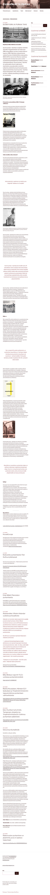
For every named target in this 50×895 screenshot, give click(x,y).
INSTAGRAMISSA (12, 856)
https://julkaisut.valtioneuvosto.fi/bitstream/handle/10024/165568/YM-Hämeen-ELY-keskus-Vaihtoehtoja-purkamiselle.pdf (15, 768)
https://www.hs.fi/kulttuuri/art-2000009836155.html (15, 843)
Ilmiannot (36, 10)
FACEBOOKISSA (6, 860)
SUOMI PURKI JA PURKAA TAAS (15, 24)
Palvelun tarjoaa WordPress (13, 892)
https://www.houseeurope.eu (15, 546)
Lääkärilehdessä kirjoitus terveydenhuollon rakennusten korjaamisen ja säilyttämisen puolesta (38, 43)
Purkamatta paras (16, 4)
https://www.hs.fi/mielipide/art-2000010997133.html (15, 605)
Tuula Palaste (34, 66)
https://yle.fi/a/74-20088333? (9, 680)
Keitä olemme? (28, 10)
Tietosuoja (5, 892)
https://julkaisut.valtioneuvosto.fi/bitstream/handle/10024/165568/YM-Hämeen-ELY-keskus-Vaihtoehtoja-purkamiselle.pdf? (15, 700)
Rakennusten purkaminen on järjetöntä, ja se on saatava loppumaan (13, 838)
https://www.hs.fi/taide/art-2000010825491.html (14, 666)
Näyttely (41, 10)
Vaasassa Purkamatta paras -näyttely (38, 46)
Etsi (32, 22)
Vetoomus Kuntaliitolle (11, 730)
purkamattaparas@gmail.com (8, 865)
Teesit (22, 10)
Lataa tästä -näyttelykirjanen (12, 526)
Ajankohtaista (15, 10)
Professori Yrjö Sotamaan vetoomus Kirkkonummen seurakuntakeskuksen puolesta (38, 50)
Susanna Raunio (35, 60)
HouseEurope (8, 534)
